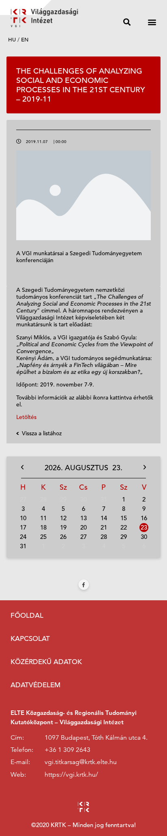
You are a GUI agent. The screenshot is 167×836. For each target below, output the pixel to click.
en (24, 39)
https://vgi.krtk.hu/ (71, 775)
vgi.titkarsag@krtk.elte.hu (81, 762)
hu (12, 39)
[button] (127, 21)
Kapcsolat (30, 638)
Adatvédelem (35, 685)
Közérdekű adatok (46, 662)
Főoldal (27, 615)
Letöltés (26, 417)
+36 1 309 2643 (67, 750)
